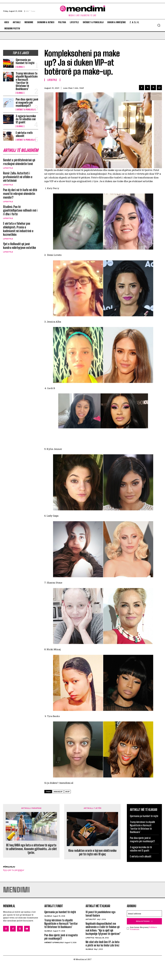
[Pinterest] (153, 87)
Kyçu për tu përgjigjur (13, 870)
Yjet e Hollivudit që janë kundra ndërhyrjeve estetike (19, 245)
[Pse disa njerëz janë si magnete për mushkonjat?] (8, 102)
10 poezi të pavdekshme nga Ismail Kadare (100, 913)
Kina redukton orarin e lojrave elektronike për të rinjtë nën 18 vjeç (92, 852)
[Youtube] (27, 928)
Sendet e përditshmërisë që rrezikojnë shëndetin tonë (19, 162)
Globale (20, 67)
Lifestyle (8, 168)
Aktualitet (91, 919)
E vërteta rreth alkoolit (24, 134)
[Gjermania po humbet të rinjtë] (8, 63)
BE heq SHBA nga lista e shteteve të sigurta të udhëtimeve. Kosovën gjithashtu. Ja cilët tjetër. (31, 848)
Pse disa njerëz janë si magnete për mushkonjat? (27, 102)
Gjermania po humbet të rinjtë (25, 61)
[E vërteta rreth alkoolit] (8, 136)
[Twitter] (147, 87)
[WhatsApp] (159, 87)
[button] (159, 25)
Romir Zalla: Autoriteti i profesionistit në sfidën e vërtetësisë (17, 176)
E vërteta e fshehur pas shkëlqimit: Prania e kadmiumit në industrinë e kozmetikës (18, 229)
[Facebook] (141, 87)
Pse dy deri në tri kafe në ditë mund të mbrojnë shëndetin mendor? (20, 193)
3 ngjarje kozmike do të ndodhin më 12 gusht (26, 119)
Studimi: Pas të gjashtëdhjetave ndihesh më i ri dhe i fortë (20, 210)
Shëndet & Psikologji (26, 110)
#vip (67, 792)
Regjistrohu (143, 921)
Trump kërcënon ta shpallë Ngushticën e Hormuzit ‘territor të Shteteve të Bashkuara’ (27, 81)
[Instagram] (6, 928)
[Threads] (20, 928)
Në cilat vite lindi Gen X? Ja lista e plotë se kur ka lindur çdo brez (102, 943)
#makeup (58, 792)
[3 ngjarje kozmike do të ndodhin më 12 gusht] (8, 119)
